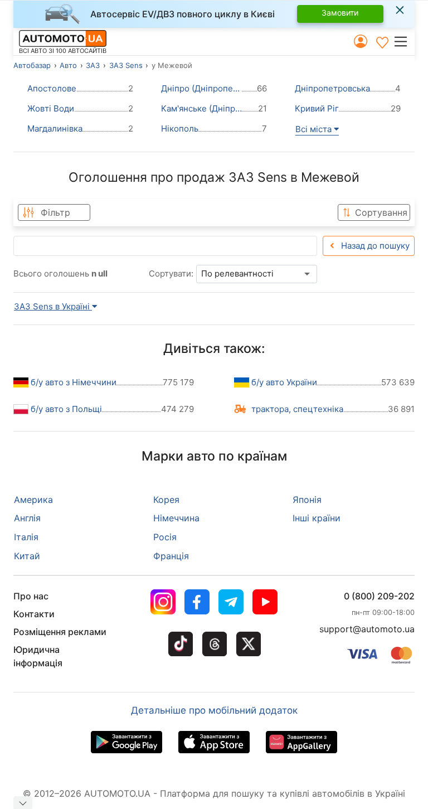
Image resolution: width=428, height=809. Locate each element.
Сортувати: (171, 273)
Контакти (34, 613)
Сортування (381, 212)
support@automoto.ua (367, 628)
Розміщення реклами (59, 631)
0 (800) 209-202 (379, 596)
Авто (68, 65)
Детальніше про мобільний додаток (214, 710)
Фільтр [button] (55, 212)
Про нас (30, 596)
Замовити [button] (340, 12)
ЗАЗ (93, 65)
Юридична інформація (37, 656)
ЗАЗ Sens (126, 65)
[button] (404, 41)
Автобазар (32, 65)
